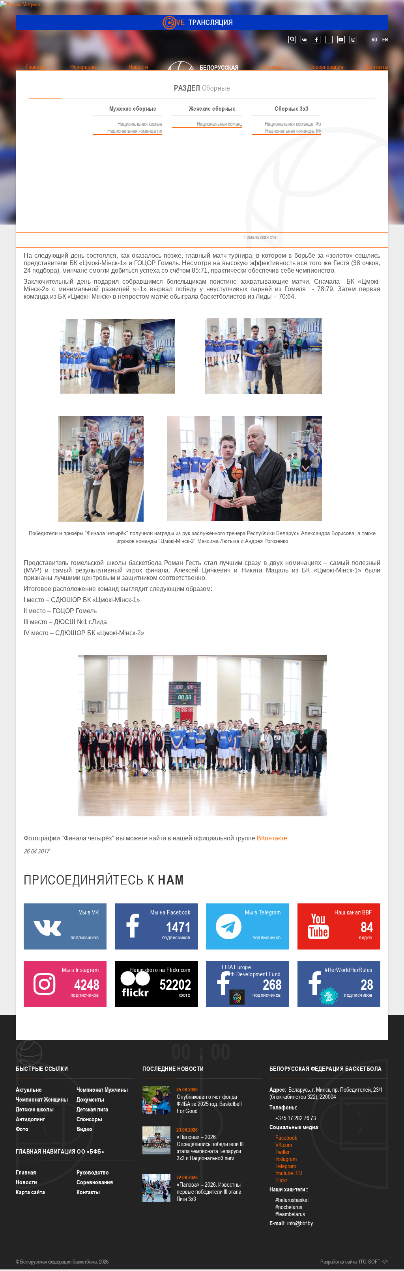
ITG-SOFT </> (373, 1261)
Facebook (286, 1137)
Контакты (88, 1192)
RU (374, 40)
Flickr (281, 1180)
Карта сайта (30, 1192)
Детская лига (92, 1109)
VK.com (283, 1144)
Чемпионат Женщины (42, 1099)
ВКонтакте (272, 838)
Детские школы (35, 1109)
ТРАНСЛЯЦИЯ (202, 22)
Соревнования (95, 1182)
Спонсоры (89, 1119)
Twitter (282, 1151)
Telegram (285, 1166)
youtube (341, 39)
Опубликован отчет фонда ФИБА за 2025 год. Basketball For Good (209, 1103)
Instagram (286, 1159)
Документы (90, 1099)
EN (385, 40)
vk (304, 39)
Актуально (29, 1089)
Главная (26, 1172)
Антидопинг (30, 1119)
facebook (316, 39)
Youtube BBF (289, 1173)
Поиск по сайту (292, 39)
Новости (26, 1182)
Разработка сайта (338, 1261)
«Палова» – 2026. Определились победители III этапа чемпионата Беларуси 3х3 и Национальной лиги (210, 1147)
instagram (353, 39)
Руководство (93, 1172)
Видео (84, 1129)
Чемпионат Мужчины (102, 1089)
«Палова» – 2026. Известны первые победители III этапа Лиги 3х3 (209, 1191)
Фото (22, 1129)
